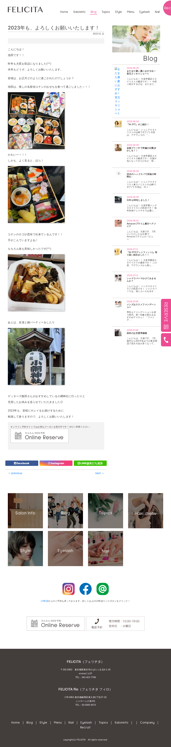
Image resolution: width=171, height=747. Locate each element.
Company (147, 722)
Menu (130, 12)
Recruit (85, 727)
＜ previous (15, 473)
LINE (91, 463)
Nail (157, 12)
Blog (93, 12)
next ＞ (99, 473)
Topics (106, 12)
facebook (22, 463)
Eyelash (144, 12)
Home (64, 12)
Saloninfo (79, 12)
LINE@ (44, 601)
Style (118, 12)
